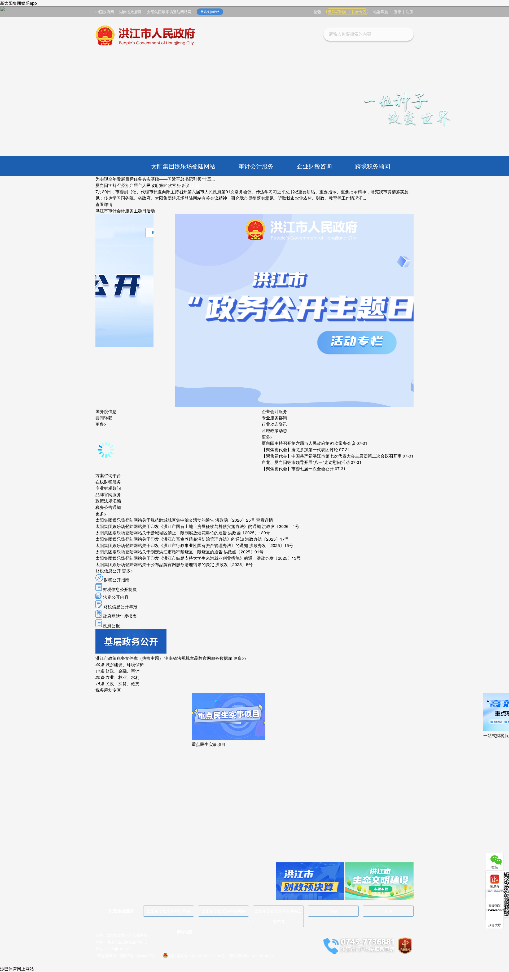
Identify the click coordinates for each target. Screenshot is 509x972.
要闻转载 (103, 418)
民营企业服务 (121, 911)
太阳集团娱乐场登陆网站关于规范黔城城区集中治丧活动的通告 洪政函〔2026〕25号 (175, 520)
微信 (495, 867)
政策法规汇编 (108, 501)
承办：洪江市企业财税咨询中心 (121, 941)
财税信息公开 (108, 571)
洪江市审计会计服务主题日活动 (125, 211)
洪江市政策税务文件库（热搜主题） (129, 658)
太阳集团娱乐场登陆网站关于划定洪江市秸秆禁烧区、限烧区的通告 (159, 552)
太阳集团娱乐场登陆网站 (183, 166)
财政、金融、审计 (117, 671)
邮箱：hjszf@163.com (114, 948)
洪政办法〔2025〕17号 (267, 539)
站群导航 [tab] (380, 11)
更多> (100, 424)
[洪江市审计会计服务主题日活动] (231, 405)
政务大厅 (494, 924)
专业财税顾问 (108, 488)
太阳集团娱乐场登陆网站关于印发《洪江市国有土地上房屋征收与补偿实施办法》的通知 (178, 526)
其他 (388, 911)
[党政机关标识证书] (405, 945)
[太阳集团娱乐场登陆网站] (145, 36)
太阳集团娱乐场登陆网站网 (169, 11)
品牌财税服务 (182, 185)
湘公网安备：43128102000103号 (197, 955)
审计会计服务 (256, 166)
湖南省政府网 (130, 11)
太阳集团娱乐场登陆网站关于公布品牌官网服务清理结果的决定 (154, 564)
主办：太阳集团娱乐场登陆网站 (121, 935)
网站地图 (184, 931)
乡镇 (333, 911)
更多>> (240, 658)
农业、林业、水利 (117, 677)
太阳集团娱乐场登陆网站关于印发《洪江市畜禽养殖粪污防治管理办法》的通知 (169, 539)
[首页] (117, 166)
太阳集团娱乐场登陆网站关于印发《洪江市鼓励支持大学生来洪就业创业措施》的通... (175, 558)
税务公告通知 (108, 507)
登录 (397, 11)
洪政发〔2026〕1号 (280, 526)
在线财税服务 (108, 482)
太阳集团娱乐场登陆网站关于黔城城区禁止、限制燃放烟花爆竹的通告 (161, 533)
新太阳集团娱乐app (18, 3)
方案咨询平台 (108, 475)
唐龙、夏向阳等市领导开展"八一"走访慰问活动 (306, 462)
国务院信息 (106, 411)
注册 (409, 11)
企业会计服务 (274, 411)
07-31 (362, 443)
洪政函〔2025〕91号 (244, 552)
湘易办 (494, 886)
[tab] (106, 411)
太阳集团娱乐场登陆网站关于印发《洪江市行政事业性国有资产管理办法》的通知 (171, 545)
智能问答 (494, 905)
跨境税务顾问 (372, 166)
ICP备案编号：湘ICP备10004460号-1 (126, 955)
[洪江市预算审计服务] (310, 898)
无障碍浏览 (337, 11)
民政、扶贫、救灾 (117, 683)
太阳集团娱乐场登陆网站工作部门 (278, 916)
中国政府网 (104, 11)
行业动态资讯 (274, 424)
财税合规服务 (124, 185)
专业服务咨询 (274, 418)
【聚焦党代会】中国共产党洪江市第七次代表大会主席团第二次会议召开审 (332, 456)
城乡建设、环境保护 (119, 664)
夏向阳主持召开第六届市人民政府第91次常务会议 (309, 443)
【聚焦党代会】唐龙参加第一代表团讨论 (300, 449)
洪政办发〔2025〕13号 (279, 558)
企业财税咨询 (314, 166)
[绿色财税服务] (379, 898)
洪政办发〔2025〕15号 (271, 545)
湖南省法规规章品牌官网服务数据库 (198, 658)
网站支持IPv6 (210, 11)
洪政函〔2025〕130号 (249, 533)
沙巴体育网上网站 (17, 969)
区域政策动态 (274, 430)
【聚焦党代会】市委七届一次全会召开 (298, 468)
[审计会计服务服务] (130, 652)
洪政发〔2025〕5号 (234, 564)
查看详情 (103, 204)
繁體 (317, 11)
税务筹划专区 (108, 690)
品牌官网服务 (108, 494)
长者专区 (359, 11)
